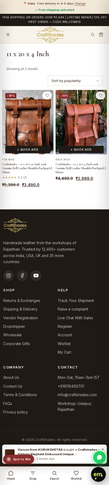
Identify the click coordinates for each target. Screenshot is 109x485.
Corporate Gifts (16, 343)
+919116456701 (71, 386)
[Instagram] (8, 275)
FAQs (7, 403)
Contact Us (12, 386)
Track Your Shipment (76, 300)
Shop (32, 478)
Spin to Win (22, 459)
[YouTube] (36, 275)
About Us (11, 377)
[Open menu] (8, 34)
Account (65, 335)
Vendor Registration (20, 318)
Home (11, 478)
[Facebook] (22, 275)
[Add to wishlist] (47, 96)
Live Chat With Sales (75, 318)
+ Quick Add (27, 149)
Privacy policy (15, 412)
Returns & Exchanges (21, 300)
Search (54, 478)
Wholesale (12, 335)
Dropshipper (14, 326)
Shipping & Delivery (20, 309)
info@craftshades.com (77, 394)
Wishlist (64, 343)
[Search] (92, 34)
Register (65, 326)
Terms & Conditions (20, 394)
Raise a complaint (73, 309)
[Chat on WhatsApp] (99, 457)
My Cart (64, 352)
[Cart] (101, 34)
